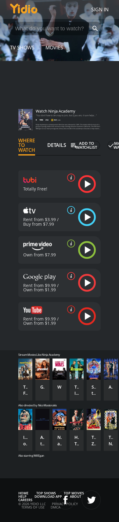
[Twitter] (91, 499)
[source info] (70, 178)
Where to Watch (26, 145)
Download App (48, 496)
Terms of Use (33, 507)
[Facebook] (65, 499)
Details (56, 145)
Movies (54, 47)
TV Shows (22, 47)
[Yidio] (24, 9)
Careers (25, 499)
